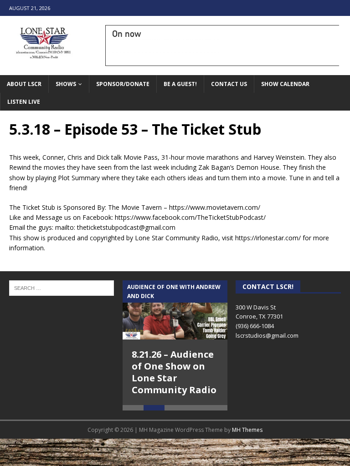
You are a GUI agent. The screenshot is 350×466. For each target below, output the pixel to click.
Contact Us (229, 84)
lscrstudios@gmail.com (267, 335)
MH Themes (247, 430)
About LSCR (24, 84)
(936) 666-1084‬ (255, 326)
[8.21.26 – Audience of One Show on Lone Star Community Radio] (175, 309)
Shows (66, 84)
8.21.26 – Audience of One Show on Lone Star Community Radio (174, 372)
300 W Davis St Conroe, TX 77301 (259, 312)
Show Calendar (285, 84)
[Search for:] (61, 288)
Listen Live (23, 102)
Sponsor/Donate (122, 84)
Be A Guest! (180, 84)
